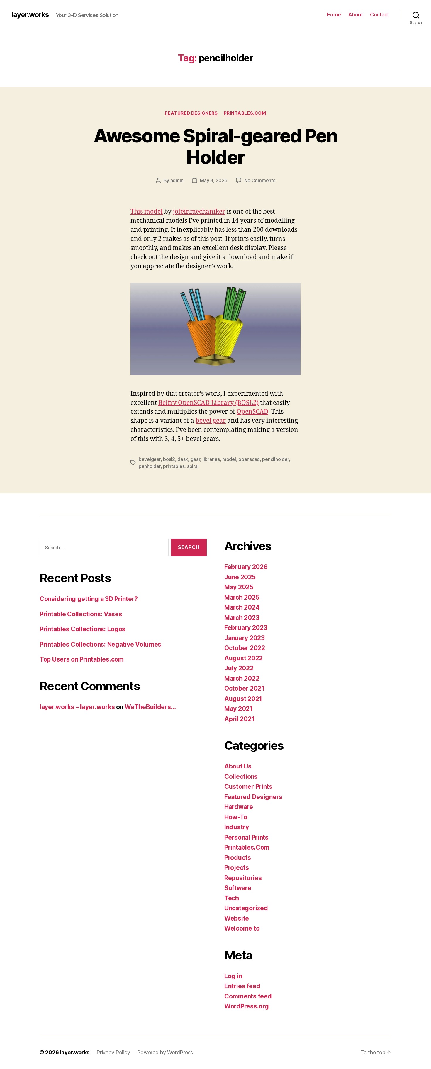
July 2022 (239, 668)
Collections (241, 776)
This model (146, 212)
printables (173, 466)
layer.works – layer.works (77, 707)
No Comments (259, 180)
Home (334, 14)
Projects (236, 867)
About (355, 14)
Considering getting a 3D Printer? (89, 599)
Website (236, 918)
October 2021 (244, 688)
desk (182, 459)
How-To (235, 817)
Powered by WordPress (165, 1052)
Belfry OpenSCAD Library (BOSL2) (208, 403)
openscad (249, 459)
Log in (233, 976)
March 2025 (241, 597)
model (229, 459)
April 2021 (239, 719)
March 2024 (241, 607)
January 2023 (244, 638)
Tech (231, 898)
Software (237, 888)
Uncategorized (246, 908)
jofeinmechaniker (199, 212)
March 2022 (241, 678)
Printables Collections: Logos (82, 629)
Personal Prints (246, 837)
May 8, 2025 (213, 180)
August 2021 (243, 698)
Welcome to (241, 928)
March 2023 (241, 617)
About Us (238, 766)
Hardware (238, 806)
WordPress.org (246, 1006)
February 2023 (245, 627)
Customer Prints (248, 786)
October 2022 (244, 648)
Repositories (243, 878)
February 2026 (246, 566)
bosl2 (169, 459)
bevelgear (150, 459)
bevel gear (211, 421)
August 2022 (243, 658)
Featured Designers (191, 113)
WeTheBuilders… (150, 707)
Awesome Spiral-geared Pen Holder (215, 146)
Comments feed (248, 996)
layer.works (30, 14)
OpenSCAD (252, 412)
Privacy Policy (113, 1052)
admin (177, 180)
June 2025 (240, 577)
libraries (211, 459)
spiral (192, 466)
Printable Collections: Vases (81, 614)
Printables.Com (245, 113)
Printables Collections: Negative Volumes (100, 644)
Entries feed (242, 986)
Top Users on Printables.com (82, 659)
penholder (150, 466)
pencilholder (275, 459)
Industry (236, 827)
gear (195, 459)
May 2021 (238, 708)
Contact (379, 14)
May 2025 (238, 587)
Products (237, 857)
